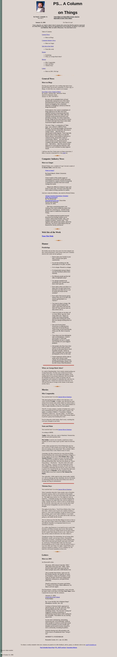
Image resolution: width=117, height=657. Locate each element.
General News (46, 34)
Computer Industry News (49, 40)
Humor (44, 52)
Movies (44, 59)
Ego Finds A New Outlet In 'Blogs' (51, 92)
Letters (44, 68)
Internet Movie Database (65, 397)
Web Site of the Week (48, 46)
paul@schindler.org (91, 644)
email (64, 153)
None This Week (47, 236)
